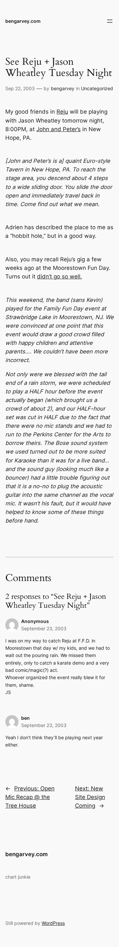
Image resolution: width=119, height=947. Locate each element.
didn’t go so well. (59, 276)
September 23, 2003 (43, 628)
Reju (62, 111)
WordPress (53, 923)
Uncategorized (97, 88)
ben (25, 718)
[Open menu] (110, 21)
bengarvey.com (23, 21)
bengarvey (62, 88)
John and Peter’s (58, 129)
